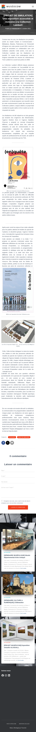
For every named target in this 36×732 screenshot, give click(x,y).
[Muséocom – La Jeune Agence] (11, 6)
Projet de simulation (23, 437)
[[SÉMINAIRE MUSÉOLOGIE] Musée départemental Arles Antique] (18, 539)
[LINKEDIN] (9, 675)
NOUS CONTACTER (11, 723)
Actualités (12, 437)
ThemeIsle (23, 728)
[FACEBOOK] (2, 675)
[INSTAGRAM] (5, 675)
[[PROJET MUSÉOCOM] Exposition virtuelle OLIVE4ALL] (18, 629)
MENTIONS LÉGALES (24, 723)
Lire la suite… (23, 568)
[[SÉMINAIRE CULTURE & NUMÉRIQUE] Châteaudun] (18, 584)
